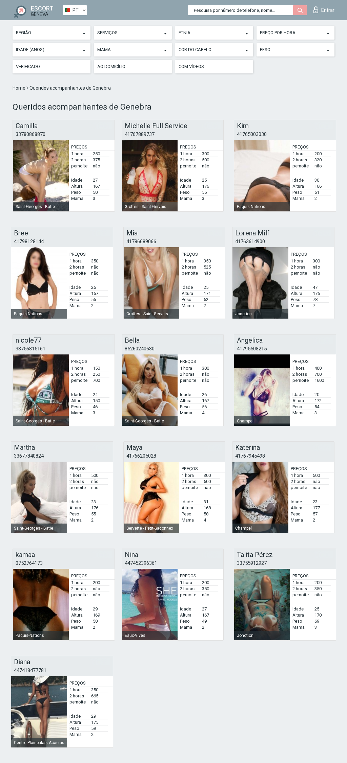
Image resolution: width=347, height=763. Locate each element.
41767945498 (250, 456)
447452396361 (141, 563)
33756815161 (30, 349)
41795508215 (252, 349)
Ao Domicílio (111, 66)
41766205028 (141, 456)
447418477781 (30, 670)
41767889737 (140, 134)
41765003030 (252, 134)
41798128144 (29, 241)
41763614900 (250, 241)
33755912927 (252, 563)
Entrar (327, 10)
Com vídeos (191, 66)
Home (19, 88)
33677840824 (29, 456)
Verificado (28, 66)
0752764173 (29, 563)
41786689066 (141, 241)
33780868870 (30, 134)
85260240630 (140, 349)
